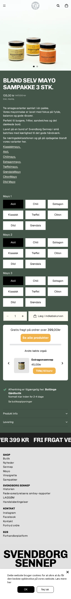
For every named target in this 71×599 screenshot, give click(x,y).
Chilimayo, (9, 156)
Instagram (9, 512)
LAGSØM (9, 497)
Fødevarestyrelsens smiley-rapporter (27, 493)
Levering (8, 422)
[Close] (67, 572)
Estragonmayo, (12, 161)
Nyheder (8, 462)
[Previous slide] (9, 363)
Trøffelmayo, (10, 166)
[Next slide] (62, 363)
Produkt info (10, 413)
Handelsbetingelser (15, 502)
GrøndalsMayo (12, 171)
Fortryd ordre (11, 525)
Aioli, (6, 151)
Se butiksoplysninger (20, 401)
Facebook (9, 517)
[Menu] (4, 5)
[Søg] (58, 6)
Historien (9, 489)
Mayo (6, 471)
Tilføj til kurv (44, 370)
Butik (6, 458)
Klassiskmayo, (11, 146)
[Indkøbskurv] (66, 6)
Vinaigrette (10, 475)
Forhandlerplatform (15, 535)
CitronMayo (10, 176)
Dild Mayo (9, 181)
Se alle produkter (36, 338)
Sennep (8, 467)
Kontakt (8, 521)
